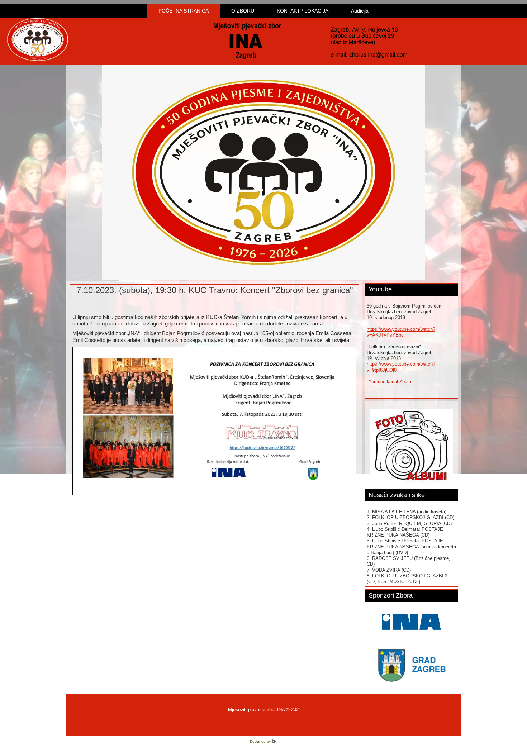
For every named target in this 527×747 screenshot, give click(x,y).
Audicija (360, 11)
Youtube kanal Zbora (390, 381)
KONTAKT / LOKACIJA (302, 11)
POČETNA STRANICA (183, 11)
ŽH (274, 741)
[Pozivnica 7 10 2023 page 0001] (214, 421)
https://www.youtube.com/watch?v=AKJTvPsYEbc (401, 332)
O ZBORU (242, 11)
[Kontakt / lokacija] (369, 41)
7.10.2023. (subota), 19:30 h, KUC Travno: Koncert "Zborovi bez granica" (214, 290)
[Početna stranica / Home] (247, 41)
